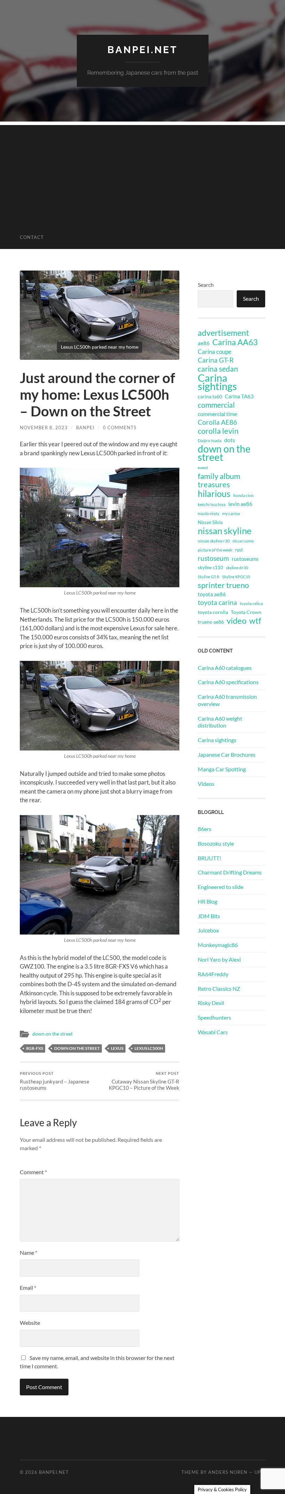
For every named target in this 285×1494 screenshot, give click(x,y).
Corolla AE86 (217, 422)
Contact (32, 237)
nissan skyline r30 (214, 540)
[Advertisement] (142, 173)
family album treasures (219, 480)
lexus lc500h (149, 1048)
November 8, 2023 (44, 427)
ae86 (204, 343)
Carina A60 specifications (228, 682)
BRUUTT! (209, 858)
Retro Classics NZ (219, 988)
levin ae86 (240, 504)
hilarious (214, 493)
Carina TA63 (239, 396)
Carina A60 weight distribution (220, 722)
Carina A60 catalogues (225, 667)
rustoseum (213, 558)
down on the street (52, 1034)
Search (206, 284)
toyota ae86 (212, 594)
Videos (206, 783)
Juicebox (208, 930)
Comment (33, 1172)
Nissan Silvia (210, 522)
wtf (255, 620)
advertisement (223, 333)
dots (229, 440)
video (236, 620)
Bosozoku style (216, 843)
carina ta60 (210, 396)
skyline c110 (210, 567)
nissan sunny (243, 541)
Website (30, 1322)
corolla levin (218, 431)
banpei (85, 427)
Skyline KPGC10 (236, 576)
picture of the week (215, 550)
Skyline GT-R (208, 576)
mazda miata (208, 513)
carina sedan (218, 369)
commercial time (217, 414)
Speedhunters (214, 1017)
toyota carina (217, 602)
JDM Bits (209, 916)
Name (28, 1252)
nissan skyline (225, 530)
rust (239, 550)
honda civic (243, 495)
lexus (117, 1048)
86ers (204, 828)
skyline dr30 (237, 567)
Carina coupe (214, 351)
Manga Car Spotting (222, 769)
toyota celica (251, 603)
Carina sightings (217, 382)
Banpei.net (142, 50)
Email (28, 1287)
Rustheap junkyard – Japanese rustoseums (54, 1081)
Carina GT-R (216, 360)
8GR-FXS (34, 1048)
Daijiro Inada (209, 440)
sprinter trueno (223, 585)
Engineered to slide (220, 886)
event (203, 467)
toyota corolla (213, 612)
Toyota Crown (246, 612)
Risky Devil (211, 1002)
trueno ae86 (211, 622)
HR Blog (207, 901)
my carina (231, 513)
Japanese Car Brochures (226, 754)
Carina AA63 (235, 342)
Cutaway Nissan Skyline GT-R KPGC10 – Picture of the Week (144, 1081)
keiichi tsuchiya (212, 504)
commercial (216, 405)
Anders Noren (227, 1472)
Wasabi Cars (213, 1032)
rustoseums (245, 559)
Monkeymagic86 (218, 944)
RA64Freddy (213, 974)
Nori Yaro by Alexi (219, 959)
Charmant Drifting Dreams (230, 872)
